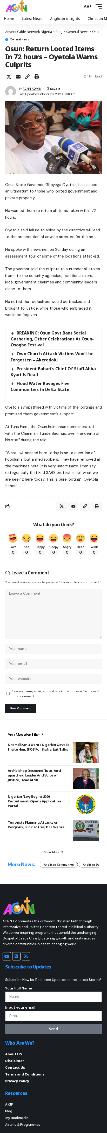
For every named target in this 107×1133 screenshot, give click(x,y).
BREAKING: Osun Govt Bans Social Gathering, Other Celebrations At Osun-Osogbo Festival (52, 339)
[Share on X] (8, 77)
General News (19, 39)
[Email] (18, 77)
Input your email (20, 1007)
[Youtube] (7, 956)
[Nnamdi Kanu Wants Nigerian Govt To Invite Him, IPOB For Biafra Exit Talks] (86, 752)
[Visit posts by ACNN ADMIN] (10, 91)
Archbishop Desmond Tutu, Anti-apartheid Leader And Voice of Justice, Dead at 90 (35, 775)
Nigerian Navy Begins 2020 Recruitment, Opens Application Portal (34, 801)
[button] (77, 6)
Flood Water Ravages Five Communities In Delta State (40, 386)
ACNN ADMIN (32, 88)
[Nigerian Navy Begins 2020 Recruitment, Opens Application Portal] (86, 804)
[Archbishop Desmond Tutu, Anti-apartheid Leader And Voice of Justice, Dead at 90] (86, 778)
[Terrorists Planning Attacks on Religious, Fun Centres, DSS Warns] (86, 830)
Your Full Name (18, 988)
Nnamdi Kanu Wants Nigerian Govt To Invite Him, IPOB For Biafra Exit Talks (39, 747)
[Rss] (26, 956)
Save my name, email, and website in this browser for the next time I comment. (55, 693)
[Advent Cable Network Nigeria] (17, 6)
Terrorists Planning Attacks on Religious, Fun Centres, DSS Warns (36, 824)
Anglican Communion (59, 864)
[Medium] (16, 956)
